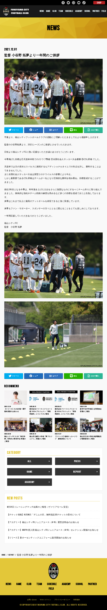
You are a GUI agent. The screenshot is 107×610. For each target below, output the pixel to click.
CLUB (54, 11)
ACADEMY (78, 11)
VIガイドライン (45, 600)
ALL (30, 461)
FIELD (51, 588)
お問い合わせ (32, 600)
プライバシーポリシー (62, 600)
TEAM (61, 11)
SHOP (99, 2)
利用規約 (76, 600)
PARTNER (96, 11)
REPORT (77, 471)
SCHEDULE (69, 11)
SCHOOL (87, 11)
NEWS (42, 11)
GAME (48, 11)
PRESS (77, 461)
